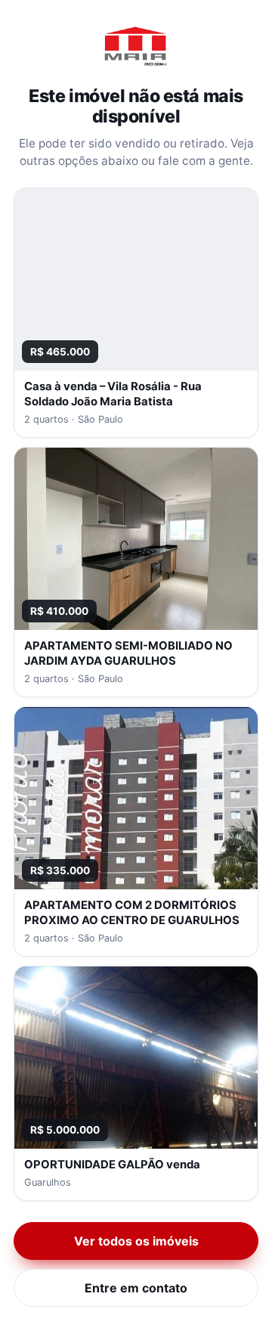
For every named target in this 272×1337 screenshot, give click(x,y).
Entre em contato (136, 1287)
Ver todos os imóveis (136, 1241)
